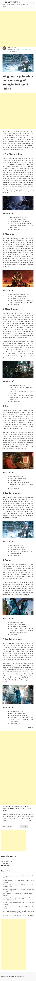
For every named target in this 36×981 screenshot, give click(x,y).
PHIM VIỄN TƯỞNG (11, 2)
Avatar (8, 806)
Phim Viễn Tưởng (26, 49)
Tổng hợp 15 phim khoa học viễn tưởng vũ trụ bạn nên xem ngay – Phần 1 (18, 890)
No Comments (13, 51)
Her (21, 806)
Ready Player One (8, 808)
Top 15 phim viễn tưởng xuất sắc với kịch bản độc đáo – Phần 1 (19, 876)
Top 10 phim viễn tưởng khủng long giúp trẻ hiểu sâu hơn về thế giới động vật (18, 898)
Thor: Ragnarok (6, 863)
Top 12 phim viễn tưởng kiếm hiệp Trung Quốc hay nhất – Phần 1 (18, 907)
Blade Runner (15, 806)
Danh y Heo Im (6, 865)
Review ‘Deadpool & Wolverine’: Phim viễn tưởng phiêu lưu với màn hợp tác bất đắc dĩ (18, 912)
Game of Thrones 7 (7, 861)
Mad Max (26, 806)
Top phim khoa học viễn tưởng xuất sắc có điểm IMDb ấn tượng (18, 881)
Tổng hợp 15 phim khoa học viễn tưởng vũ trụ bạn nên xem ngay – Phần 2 (18, 885)
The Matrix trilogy (20, 808)
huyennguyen (12, 47)
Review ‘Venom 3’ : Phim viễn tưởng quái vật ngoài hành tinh (17, 894)
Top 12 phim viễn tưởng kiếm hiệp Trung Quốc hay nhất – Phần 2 (18, 903)
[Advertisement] (18, 29)
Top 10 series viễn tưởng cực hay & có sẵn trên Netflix (18, 915)
